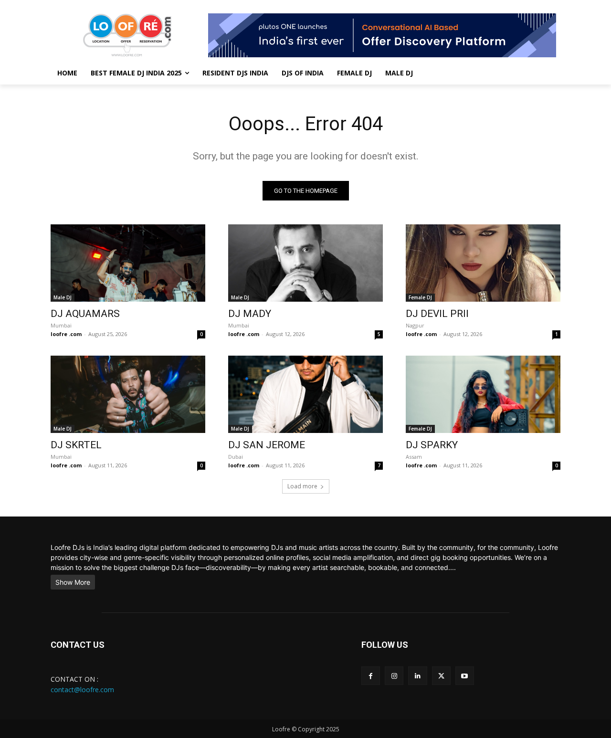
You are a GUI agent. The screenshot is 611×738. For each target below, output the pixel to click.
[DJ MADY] (305, 263)
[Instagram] (394, 675)
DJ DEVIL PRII (437, 313)
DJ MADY (249, 313)
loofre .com (66, 333)
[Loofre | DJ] (127, 35)
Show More (72, 582)
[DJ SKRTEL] (128, 394)
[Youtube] (464, 675)
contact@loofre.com (82, 689)
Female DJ (420, 297)
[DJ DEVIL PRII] (483, 263)
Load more (302, 486)
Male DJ (62, 297)
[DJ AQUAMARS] (128, 263)
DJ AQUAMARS (85, 313)
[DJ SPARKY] (483, 394)
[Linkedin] (417, 675)
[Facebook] (370, 675)
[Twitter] (441, 675)
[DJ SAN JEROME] (305, 394)
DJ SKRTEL (76, 445)
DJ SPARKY (432, 445)
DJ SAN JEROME (266, 445)
